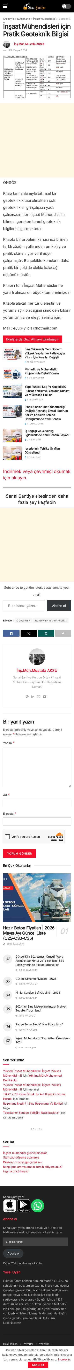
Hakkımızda (10, 1344)
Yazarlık (44, 1344)
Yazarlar (28, 1344)
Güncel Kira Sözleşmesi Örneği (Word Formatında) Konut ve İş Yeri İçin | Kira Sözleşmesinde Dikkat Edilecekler (39, 960)
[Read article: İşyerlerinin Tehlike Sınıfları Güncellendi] (12, 453)
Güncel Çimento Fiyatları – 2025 (35, 978)
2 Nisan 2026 (34, 457)
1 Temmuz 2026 (35, 423)
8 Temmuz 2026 (35, 399)
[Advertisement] (37, 140)
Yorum (9, 743)
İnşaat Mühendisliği (44, 18)
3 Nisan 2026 (34, 439)
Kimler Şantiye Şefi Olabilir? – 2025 (37, 992)
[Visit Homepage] (34, 6)
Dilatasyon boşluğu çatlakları (22, 1162)
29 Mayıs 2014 (18, 50)
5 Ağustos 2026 (35, 378)
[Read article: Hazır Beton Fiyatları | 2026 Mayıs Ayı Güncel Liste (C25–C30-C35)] (37, 897)
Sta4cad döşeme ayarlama (21, 1157)
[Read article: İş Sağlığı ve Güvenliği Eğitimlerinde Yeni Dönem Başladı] (12, 435)
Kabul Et (38, 1364)
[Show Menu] (5, 6)
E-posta (9, 814)
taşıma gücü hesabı (16, 1171)
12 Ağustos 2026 (36, 362)
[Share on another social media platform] (63, 633)
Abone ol (59, 606)
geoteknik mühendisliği (50, 620)
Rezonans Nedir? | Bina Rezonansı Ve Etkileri (33, 1103)
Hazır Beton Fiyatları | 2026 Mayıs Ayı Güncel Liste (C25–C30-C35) (28, 933)
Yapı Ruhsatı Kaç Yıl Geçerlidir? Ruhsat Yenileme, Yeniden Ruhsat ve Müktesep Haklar (47, 390)
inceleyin (64, 1359)
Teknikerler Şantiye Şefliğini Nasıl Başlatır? (31, 1112)
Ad (6, 795)
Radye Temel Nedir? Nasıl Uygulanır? (39, 1024)
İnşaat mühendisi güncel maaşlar (25, 1153)
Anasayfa (8, 18)
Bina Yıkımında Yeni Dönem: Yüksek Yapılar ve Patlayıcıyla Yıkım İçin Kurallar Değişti (45, 353)
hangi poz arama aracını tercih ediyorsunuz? (32, 1166)
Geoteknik (65, 18)
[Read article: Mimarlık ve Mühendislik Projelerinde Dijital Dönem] (12, 373)
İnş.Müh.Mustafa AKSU (29, 44)
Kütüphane (23, 18)
